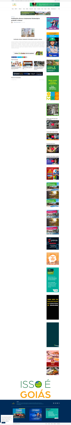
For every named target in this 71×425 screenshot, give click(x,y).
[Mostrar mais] (27, 57)
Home (13, 8)
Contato (49, 423)
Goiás (24, 8)
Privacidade (58, 423)
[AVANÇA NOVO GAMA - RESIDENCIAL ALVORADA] (53, 66)
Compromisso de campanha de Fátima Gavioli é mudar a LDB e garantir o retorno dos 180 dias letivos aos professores (39, 68)
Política (49, 8)
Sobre (52, 423)
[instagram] (59, 403)
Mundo (45, 8)
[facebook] (53, 403)
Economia (38, 8)
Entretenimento (53, 8)
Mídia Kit (55, 423)
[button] (59, 9)
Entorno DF (31, 8)
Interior (35, 8)
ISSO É (16, 8)
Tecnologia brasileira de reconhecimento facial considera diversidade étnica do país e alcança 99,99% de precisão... (29, 0)
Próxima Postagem (41, 79)
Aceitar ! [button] (3, 422)
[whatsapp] (54, 0)
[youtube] (55, 0)
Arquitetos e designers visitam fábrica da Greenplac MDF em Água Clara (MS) (28, 68)
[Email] (26, 57)
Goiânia (27, 8)
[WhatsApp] (22, 57)
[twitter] (55, 403)
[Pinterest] (24, 57)
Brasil (42, 8)
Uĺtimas (20, 8)
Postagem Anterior (14, 79)
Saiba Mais (7, 421)
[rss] (59, 0)
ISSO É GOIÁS (18, 423)
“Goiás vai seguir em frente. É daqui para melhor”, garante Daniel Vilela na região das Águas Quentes (16, 68)
